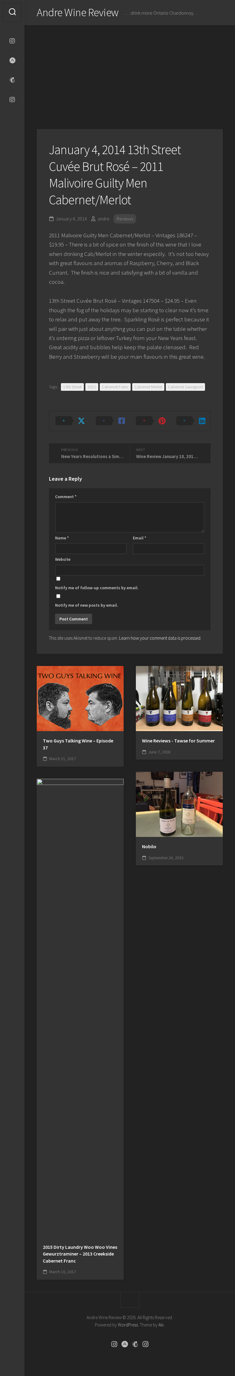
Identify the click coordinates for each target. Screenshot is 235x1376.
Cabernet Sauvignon (185, 387)
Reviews (125, 219)
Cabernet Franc (115, 387)
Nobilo (149, 846)
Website (62, 559)
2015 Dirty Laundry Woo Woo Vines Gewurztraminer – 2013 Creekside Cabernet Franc (80, 1254)
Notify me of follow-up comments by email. (97, 587)
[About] (12, 60)
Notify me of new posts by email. (86, 605)
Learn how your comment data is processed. (160, 638)
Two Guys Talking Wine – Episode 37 (78, 744)
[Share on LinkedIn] (190, 421)
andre (104, 219)
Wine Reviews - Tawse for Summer (178, 741)
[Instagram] (12, 41)
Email (139, 538)
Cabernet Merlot (148, 387)
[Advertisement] (129, 71)
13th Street (72, 387)
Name (62, 538)
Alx (161, 1325)
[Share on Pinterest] (150, 421)
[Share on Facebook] (110, 421)
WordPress (128, 1325)
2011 (92, 387)
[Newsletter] (12, 80)
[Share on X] (69, 421)
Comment (65, 496)
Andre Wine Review (78, 12)
